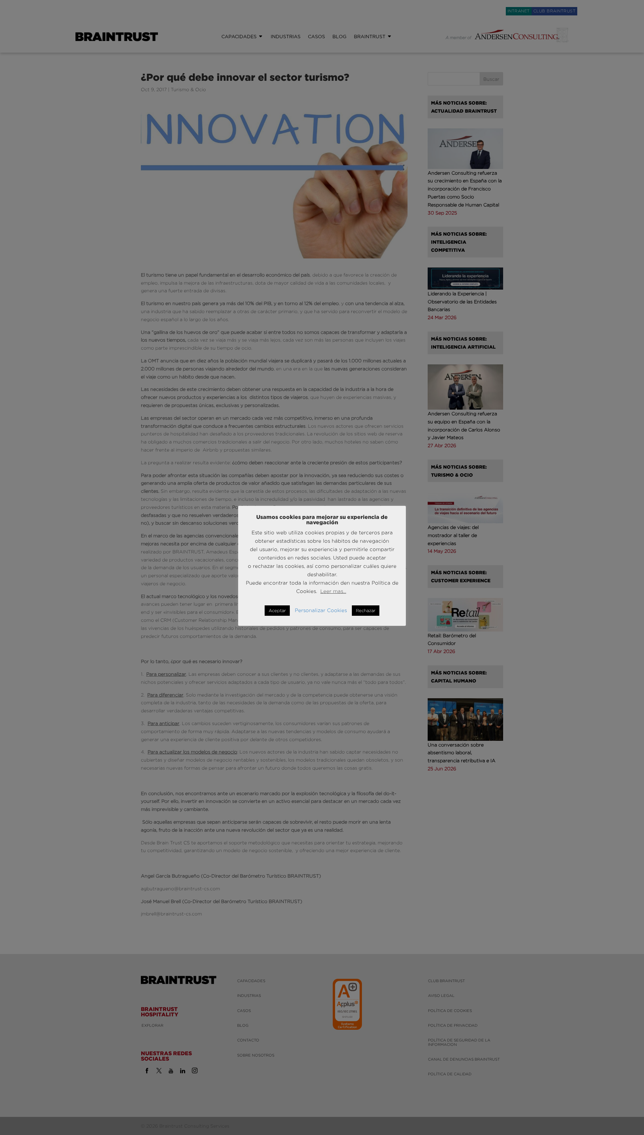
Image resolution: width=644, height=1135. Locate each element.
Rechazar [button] (365, 610)
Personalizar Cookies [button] (321, 610)
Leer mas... (333, 591)
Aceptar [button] (277, 610)
